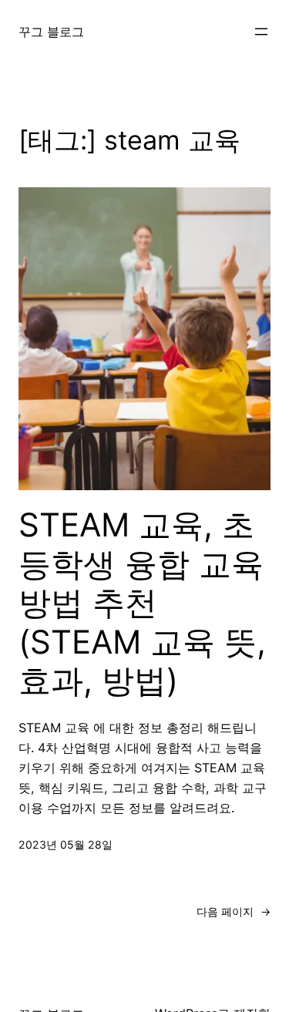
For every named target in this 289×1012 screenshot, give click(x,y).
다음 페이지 (234, 911)
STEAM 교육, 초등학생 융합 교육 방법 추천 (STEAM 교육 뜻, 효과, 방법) (142, 603)
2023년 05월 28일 (65, 844)
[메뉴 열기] (261, 31)
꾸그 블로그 (51, 31)
